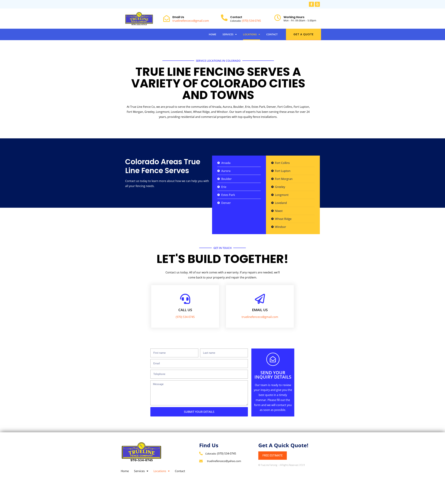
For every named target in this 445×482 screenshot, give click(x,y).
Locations (250, 34)
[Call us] (185, 299)
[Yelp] (317, 4)
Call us (185, 309)
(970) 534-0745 (251, 21)
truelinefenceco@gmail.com (190, 21)
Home (212, 34)
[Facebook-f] (311, 4)
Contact (272, 34)
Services (227, 34)
